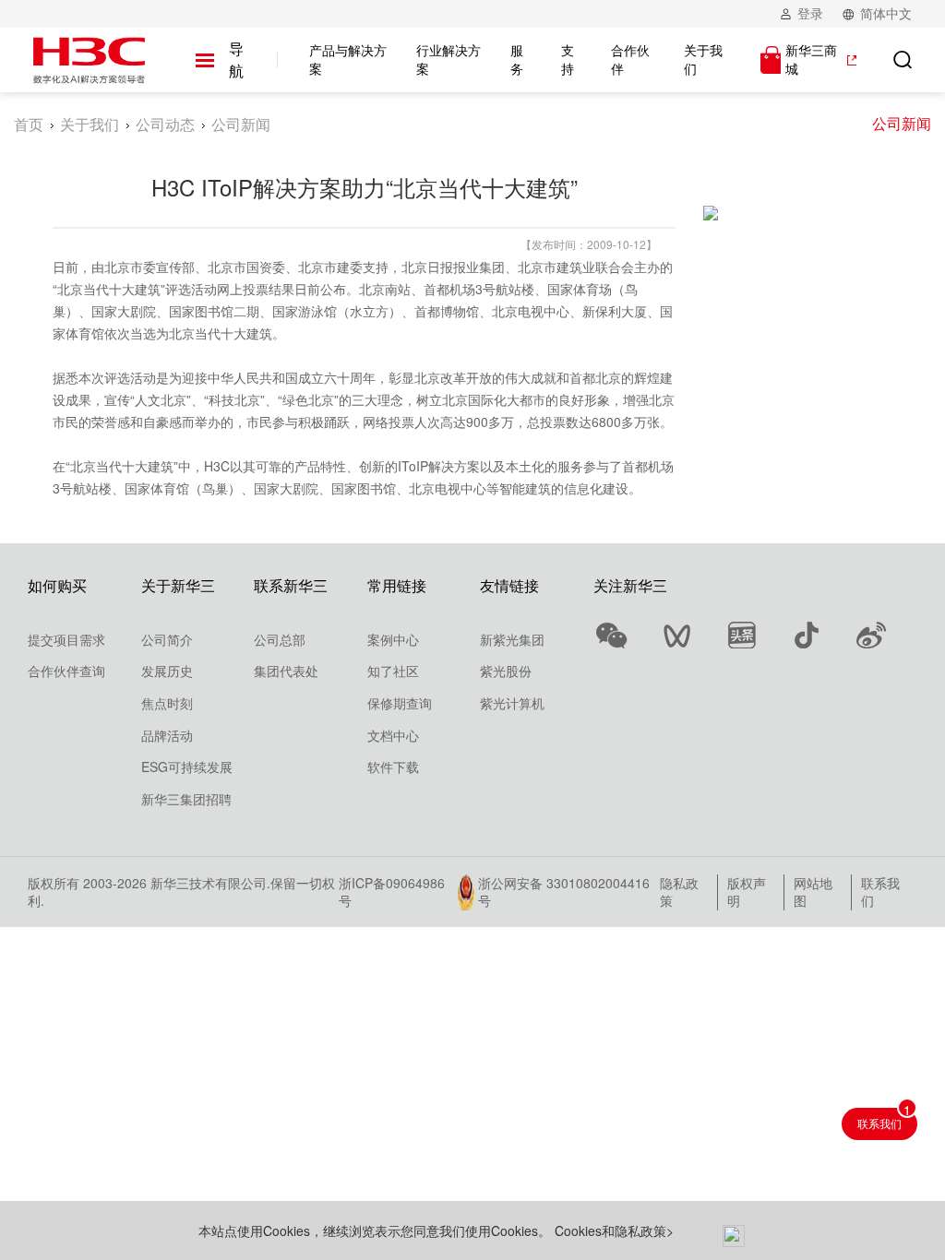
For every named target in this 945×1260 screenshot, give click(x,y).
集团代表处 (286, 670)
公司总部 (279, 639)
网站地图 (813, 892)
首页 (28, 124)
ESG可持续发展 (187, 766)
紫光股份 (506, 670)
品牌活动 (167, 735)
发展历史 (167, 670)
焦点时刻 (167, 703)
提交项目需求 (66, 639)
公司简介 (167, 639)
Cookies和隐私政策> (614, 1230)
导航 (236, 59)
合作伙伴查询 (66, 670)
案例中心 (393, 639)
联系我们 (880, 892)
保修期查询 (399, 703)
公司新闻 (901, 123)
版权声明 (746, 892)
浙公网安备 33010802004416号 (564, 892)
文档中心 (393, 735)
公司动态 (165, 124)
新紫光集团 (512, 639)
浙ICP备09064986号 (392, 892)
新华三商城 (811, 59)
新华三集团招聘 (186, 799)
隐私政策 (679, 892)
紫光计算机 (512, 703)
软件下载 (393, 766)
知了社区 (393, 670)
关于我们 (89, 124)
